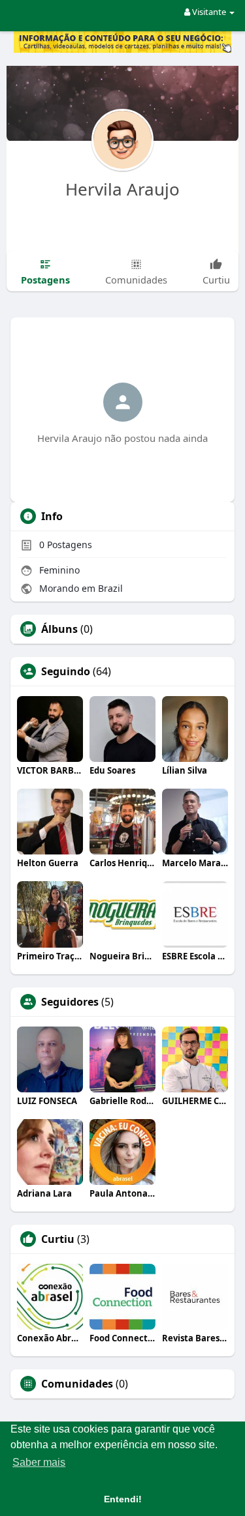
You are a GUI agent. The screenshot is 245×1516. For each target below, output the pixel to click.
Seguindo (65, 671)
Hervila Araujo (122, 189)
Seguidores (70, 1002)
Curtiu (57, 1239)
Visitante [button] (209, 12)
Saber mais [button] (38, 1462)
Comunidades (77, 1383)
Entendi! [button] (123, 1499)
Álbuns (59, 629)
